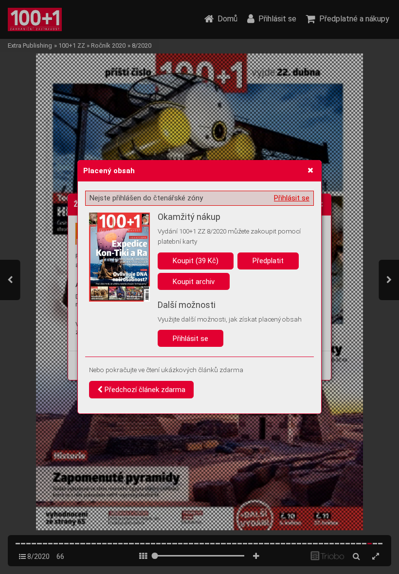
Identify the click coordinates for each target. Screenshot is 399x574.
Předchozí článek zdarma (144, 389)
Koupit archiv (194, 281)
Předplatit (268, 260)
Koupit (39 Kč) (195, 260)
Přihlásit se (291, 198)
